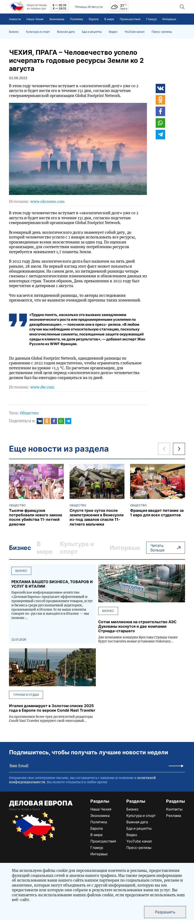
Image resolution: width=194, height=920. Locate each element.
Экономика (56, 19)
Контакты (174, 809)
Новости (15, 19)
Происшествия (130, 19)
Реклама (173, 815)
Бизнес (14, 31)
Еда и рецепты (92, 31)
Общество (29, 413)
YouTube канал (134, 31)
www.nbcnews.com (47, 201)
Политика (76, 19)
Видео (113, 31)
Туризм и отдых (26, 694)
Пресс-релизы (162, 31)
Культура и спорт (38, 31)
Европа (94, 19)
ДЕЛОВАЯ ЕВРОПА (41, 803)
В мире (109, 19)
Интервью (169, 19)
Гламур (151, 19)
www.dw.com (42, 387)
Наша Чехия (35, 19)
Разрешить (165, 912)
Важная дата (66, 31)
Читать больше (157, 547)
